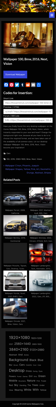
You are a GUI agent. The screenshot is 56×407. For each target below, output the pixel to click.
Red (11, 385)
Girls (35, 376)
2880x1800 (37, 344)
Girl (30, 376)
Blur (10, 365)
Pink (38, 381)
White (27, 389)
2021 (11, 344)
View (11, 390)
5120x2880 (37, 349)
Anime (26, 355)
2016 (13, 159)
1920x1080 (19, 337)
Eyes (40, 371)
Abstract (13, 354)
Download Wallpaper (15, 74)
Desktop (17, 370)
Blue (40, 360)
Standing (22, 385)
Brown (16, 365)
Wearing (18, 390)
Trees (35, 385)
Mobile (13, 380)
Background (18, 360)
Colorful (29, 365)
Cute (39, 365)
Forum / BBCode (11, 116)
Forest (19, 376)
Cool (34, 365)
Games (25, 376)
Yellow (43, 390)
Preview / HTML (11, 107)
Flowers (12, 376)
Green (42, 376)
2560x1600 (20, 159)
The (29, 385)
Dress (29, 371)
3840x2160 (18, 349)
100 (8, 159)
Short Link (8, 98)
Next (34, 159)
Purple (43, 381)
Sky (16, 385)
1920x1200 (36, 338)
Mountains (22, 381)
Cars (8, 153)
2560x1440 (22, 343)
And (20, 354)
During (35, 371)
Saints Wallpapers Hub (32, 4)
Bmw (29, 159)
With (36, 389)
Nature (31, 380)
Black (32, 360)
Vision (39, 159)
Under (42, 385)
